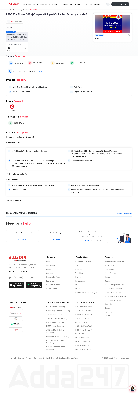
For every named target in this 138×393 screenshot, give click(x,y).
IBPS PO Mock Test (83, 341)
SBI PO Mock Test (82, 318)
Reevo (107, 308)
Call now (87, 239)
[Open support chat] (132, 388)
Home (8, 10)
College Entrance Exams (49, 4)
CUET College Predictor (114, 285)
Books (107, 281)
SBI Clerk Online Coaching (56, 318)
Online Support (52, 289)
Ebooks (108, 277)
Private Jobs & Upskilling (71, 4)
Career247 (109, 304)
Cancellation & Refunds (42, 358)
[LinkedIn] (10, 277)
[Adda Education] (16, 308)
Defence (79, 277)
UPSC (77, 285)
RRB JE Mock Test (82, 345)
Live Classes (110, 269)
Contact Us (22, 239)
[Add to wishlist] (129, 35)
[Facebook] (26, 277)
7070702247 (40, 71)
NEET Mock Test (82, 338)
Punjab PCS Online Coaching (57, 336)
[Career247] (16, 329)
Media (48, 269)
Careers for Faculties (54, 277)
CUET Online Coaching (55, 322)
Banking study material (17, 10)
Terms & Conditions (59, 358)
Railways (78, 269)
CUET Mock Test (82, 334)
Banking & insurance (83, 261)
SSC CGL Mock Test (83, 326)
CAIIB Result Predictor (114, 292)
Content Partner (53, 285)
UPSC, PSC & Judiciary (92, 4)
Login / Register (120, 4)
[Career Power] (16, 313)
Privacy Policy (73, 358)
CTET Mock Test (82, 322)
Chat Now (56, 239)
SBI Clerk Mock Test (83, 307)
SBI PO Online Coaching (55, 307)
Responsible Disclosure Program (20, 358)
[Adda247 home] (14, 4)
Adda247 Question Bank (114, 261)
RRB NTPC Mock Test (84, 314)
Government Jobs (29, 4)
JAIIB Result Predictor (113, 289)
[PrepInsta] (16, 324)
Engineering (80, 281)
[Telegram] (21, 277)
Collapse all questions (124, 213)
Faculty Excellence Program (86, 292)
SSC (77, 265)
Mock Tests (26, 10)
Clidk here (10, 174)
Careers (49, 273)
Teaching (79, 273)
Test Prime (109, 312)
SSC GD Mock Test (83, 310)
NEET (77, 289)
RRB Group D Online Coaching (58, 310)
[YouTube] (32, 277)
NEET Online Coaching (55, 326)
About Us (50, 261)
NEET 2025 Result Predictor (116, 296)
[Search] (108, 4)
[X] (15, 277)
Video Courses (110, 273)
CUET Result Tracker (113, 300)
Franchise (50, 281)
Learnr (107, 316)
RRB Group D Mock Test (85, 330)
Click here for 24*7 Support (21, 272)
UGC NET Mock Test (83, 349)
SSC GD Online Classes (55, 314)
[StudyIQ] (16, 318)
